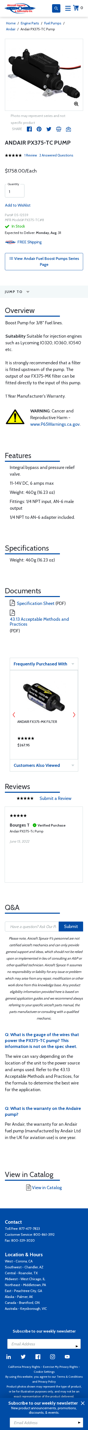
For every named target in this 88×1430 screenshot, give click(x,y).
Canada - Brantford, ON (22, 1302)
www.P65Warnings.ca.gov (55, 424)
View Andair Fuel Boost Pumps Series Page (46, 261)
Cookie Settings (44, 1371)
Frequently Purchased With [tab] (40, 664)
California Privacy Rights (24, 1367)
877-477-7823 (29, 1228)
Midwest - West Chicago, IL (25, 1279)
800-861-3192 (44, 1234)
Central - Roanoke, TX (21, 1273)
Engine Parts (30, 23)
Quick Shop (44, 746)
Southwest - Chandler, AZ (24, 1267)
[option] (44, 75)
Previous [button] (14, 714)
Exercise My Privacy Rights (60, 1367)
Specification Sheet (36, 603)
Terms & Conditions (70, 1376)
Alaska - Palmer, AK (19, 1297)
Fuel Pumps (52, 23)
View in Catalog (47, 1187)
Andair (10, 29)
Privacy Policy (47, 1381)
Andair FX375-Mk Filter (37, 721)
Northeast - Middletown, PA (25, 1285)
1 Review (30, 155)
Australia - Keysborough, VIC (26, 1308)
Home (11, 23)
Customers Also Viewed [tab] (37, 765)
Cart (81, 7)
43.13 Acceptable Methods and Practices (39, 622)
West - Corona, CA (19, 1261)
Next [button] (74, 714)
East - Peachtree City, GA (23, 1291)
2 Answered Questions (56, 155)
